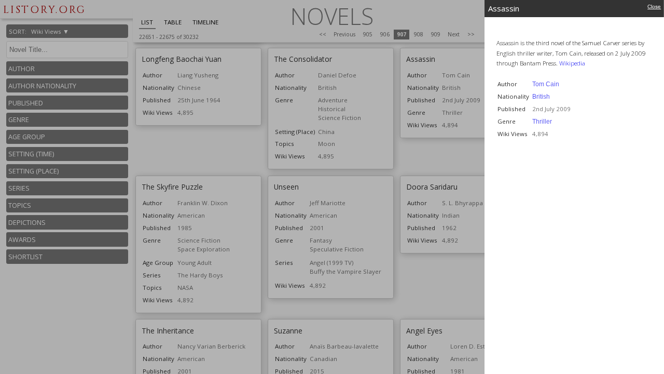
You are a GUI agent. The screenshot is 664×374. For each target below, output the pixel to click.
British (541, 97)
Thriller (542, 121)
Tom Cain (545, 84)
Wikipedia (572, 63)
